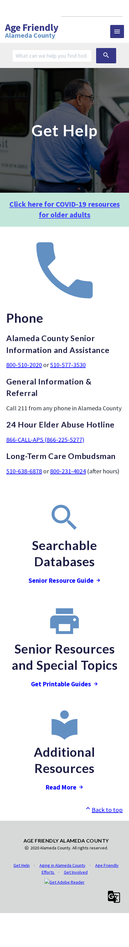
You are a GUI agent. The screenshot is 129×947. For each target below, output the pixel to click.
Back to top (103, 810)
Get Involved (76, 872)
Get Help (21, 865)
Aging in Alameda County (62, 865)
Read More (60, 787)
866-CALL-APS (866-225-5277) (45, 439)
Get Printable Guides (61, 684)
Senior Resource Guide (61, 580)
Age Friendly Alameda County (32, 31)
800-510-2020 (24, 365)
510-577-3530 (68, 365)
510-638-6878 (24, 471)
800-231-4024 (68, 471)
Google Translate (91, 10)
